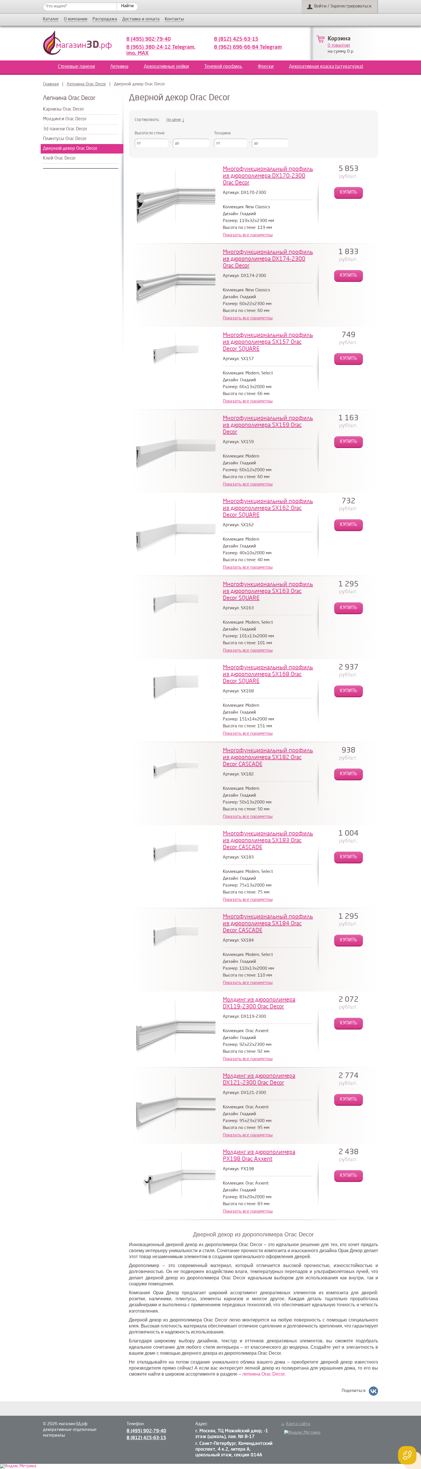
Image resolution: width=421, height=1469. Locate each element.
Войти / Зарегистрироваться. (343, 6)
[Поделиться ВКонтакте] (373, 1391)
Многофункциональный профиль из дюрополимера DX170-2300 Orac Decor (268, 176)
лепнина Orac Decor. (264, 1374)
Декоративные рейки (166, 66)
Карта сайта (298, 1424)
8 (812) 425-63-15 (236, 39)
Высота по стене (150, 133)
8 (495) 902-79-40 (148, 39)
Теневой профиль (223, 66)
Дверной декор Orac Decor (70, 148)
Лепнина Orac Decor (86, 84)
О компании (75, 19)
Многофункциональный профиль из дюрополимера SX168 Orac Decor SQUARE (268, 674)
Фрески (266, 66)
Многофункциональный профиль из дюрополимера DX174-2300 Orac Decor (268, 259)
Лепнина (119, 66)
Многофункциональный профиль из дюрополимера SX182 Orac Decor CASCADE (268, 757)
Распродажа (105, 19)
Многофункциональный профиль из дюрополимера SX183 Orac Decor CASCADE (268, 841)
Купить (348, 192)
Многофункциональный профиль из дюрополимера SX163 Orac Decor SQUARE (268, 591)
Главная (51, 84)
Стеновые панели (76, 66)
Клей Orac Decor (59, 158)
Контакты (174, 19)
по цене (173, 120)
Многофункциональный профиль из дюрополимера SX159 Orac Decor (268, 425)
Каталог (51, 19)
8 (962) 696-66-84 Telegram (248, 47)
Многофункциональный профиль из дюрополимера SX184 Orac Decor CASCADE (268, 924)
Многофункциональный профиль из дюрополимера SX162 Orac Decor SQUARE (268, 508)
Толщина (222, 133)
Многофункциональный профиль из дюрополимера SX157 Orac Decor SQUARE (268, 342)
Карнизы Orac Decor (63, 109)
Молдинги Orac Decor (64, 119)
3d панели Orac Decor (65, 129)
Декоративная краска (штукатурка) (326, 66)
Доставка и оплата (141, 19)
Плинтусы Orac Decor (64, 139)
